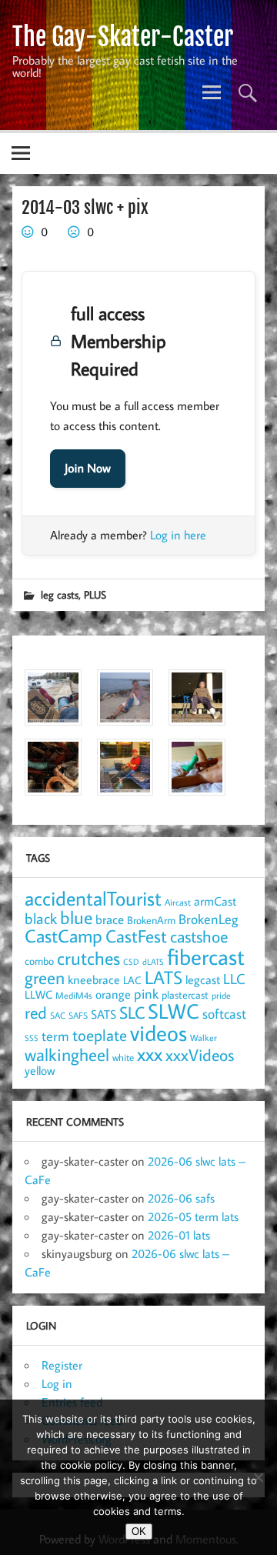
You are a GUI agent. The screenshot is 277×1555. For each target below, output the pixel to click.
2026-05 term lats (193, 1216)
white (123, 1057)
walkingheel (67, 1054)
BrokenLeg (208, 919)
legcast (202, 979)
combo (39, 960)
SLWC (173, 1011)
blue (76, 917)
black (41, 918)
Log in (57, 1383)
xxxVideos (199, 1055)
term (55, 1035)
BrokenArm (151, 920)
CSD (131, 961)
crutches (88, 958)
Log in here (178, 534)
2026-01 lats (179, 1235)
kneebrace (94, 979)
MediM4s (73, 995)
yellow (40, 1070)
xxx (149, 1053)
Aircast (178, 902)
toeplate (99, 1035)
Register (62, 1365)
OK (139, 1531)
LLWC (38, 994)
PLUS (95, 594)
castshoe (199, 936)
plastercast (185, 994)
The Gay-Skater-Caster (122, 37)
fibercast (206, 956)
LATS (163, 977)
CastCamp (63, 935)
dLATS (153, 961)
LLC (234, 978)
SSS (31, 1038)
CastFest (136, 936)
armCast (215, 901)
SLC (132, 1012)
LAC (132, 980)
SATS (103, 1014)
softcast (224, 1014)
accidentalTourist (93, 898)
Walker (203, 1037)
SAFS (78, 1015)
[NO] (257, 1477)
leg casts (59, 594)
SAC (57, 1015)
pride (221, 995)
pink (146, 994)
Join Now (88, 468)
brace (109, 919)
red (36, 1012)
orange (113, 994)
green (45, 977)
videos (158, 1032)
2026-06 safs (181, 1198)
